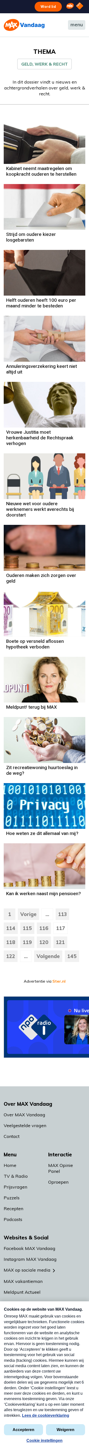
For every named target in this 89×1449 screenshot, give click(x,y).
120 (43, 942)
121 (60, 942)
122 (10, 956)
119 (27, 942)
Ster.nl (59, 981)
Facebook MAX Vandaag (29, 1248)
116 (43, 928)
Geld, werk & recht (44, 64)
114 (10, 928)
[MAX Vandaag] (24, 25)
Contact (12, 1136)
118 (10, 942)
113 (62, 914)
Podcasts (13, 1219)
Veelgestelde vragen (25, 1125)
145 (72, 956)
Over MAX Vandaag (24, 1115)
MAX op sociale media (27, 1270)
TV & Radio (16, 1176)
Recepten (13, 1208)
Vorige (28, 914)
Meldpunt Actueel (22, 1292)
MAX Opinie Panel (60, 1168)
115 (27, 928)
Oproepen (58, 1182)
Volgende (48, 956)
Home (10, 1165)
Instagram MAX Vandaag (30, 1259)
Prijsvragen (15, 1187)
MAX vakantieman (23, 1281)
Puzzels (12, 1198)
